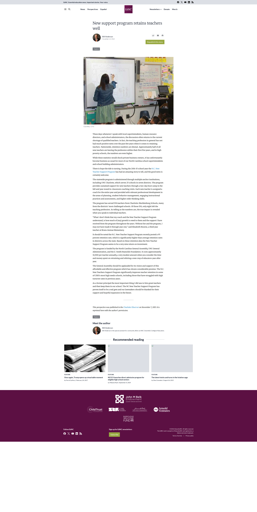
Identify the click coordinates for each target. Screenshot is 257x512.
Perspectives (92, 9)
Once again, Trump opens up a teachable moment (83, 377)
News (82, 9)
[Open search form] (69, 9)
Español (103, 9)
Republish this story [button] (155, 42)
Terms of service (177, 436)
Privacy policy (190, 436)
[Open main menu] (65, 9)
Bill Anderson (107, 36)
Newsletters (155, 9)
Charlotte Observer (131, 307)
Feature (96, 49)
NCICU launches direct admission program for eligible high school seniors (126, 378)
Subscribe (114, 434)
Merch (174, 9)
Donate (167, 9)
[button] (158, 35)
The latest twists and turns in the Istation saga (169, 377)
